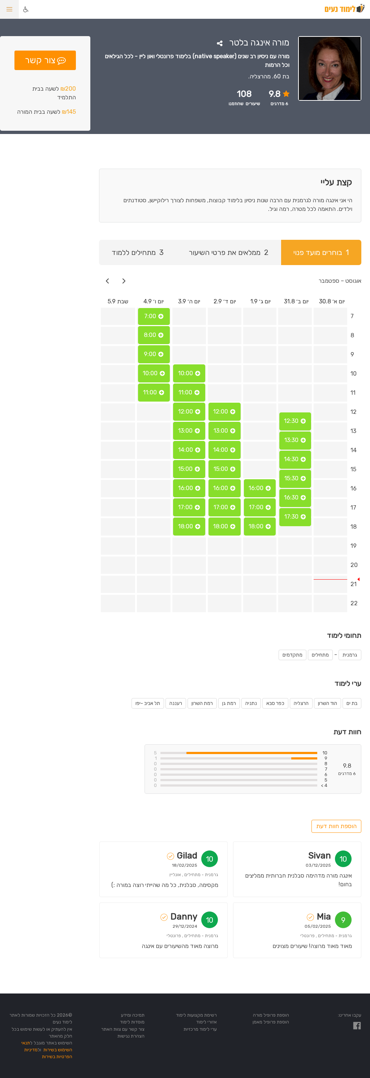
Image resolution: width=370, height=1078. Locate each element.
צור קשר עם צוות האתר (123, 1029)
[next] (107, 281)
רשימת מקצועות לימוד (196, 1015)
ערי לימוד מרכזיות (200, 1029)
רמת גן (229, 703)
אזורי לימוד (206, 1022)
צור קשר (40, 60)
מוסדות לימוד (132, 1022)
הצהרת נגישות (131, 1036)
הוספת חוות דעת (336, 826)
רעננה (175, 703)
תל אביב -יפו (147, 703)
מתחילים (320, 655)
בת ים (352, 703)
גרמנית (350, 655)
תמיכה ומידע (133, 1015)
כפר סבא (275, 703)
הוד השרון (327, 703)
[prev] (124, 281)
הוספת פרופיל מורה (271, 1015)
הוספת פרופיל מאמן (271, 1022)
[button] (9, 9)
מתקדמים (292, 655)
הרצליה (301, 703)
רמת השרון (202, 703)
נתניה (251, 703)
